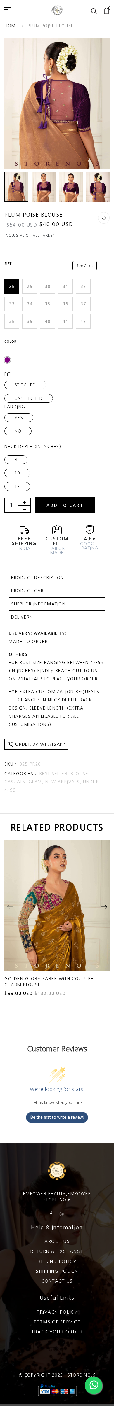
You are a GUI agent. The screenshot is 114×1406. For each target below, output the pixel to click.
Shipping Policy (57, 1271)
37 (83, 304)
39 (29, 321)
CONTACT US (57, 1281)
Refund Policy (57, 1261)
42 (83, 321)
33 (12, 304)
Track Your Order (57, 1332)
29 (29, 286)
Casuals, (16, 782)
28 (12, 286)
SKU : (10, 764)
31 (65, 286)
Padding (14, 407)
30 (47, 286)
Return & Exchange (57, 1251)
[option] (57, 103)
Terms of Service (57, 1322)
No (18, 431)
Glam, (37, 782)
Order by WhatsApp (39, 744)
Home (11, 26)
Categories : (20, 774)
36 (65, 304)
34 (29, 304)
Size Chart (84, 265)
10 (17, 473)
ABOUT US (57, 1241)
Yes (19, 418)
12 (17, 486)
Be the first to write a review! (57, 1117)
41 (65, 321)
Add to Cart (65, 505)
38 (12, 321)
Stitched (25, 385)
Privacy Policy (57, 1312)
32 (83, 286)
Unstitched (29, 398)
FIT (7, 374)
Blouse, (80, 774)
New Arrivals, (64, 782)
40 (47, 321)
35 (47, 304)
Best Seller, (55, 774)
